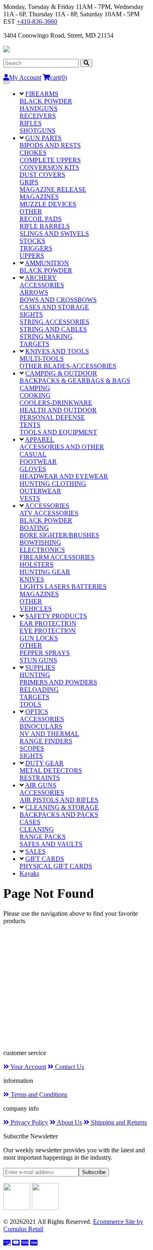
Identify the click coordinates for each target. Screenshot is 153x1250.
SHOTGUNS (37, 130)
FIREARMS (41, 93)
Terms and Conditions (38, 1094)
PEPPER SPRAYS (45, 652)
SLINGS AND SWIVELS (54, 233)
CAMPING (35, 388)
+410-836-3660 (37, 21)
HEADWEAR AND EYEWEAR (64, 476)
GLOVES (33, 468)
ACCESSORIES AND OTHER (62, 446)
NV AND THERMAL (49, 733)
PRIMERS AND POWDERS (58, 682)
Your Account (27, 1066)
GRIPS (29, 182)
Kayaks (29, 873)
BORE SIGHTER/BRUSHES (59, 535)
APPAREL (39, 439)
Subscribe (94, 1172)
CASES (30, 821)
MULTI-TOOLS (42, 358)
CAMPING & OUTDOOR (61, 373)
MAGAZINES (39, 196)
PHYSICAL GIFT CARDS (56, 866)
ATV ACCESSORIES (49, 513)
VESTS (30, 498)
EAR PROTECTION (48, 623)
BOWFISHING (40, 542)
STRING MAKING (46, 336)
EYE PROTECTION (48, 630)
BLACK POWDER (46, 101)
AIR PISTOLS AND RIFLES (59, 799)
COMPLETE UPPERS (50, 160)
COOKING (35, 395)
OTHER (31, 211)
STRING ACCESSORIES (54, 321)
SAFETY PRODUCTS (56, 616)
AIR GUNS (40, 785)
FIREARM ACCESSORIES (57, 557)
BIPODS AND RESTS (50, 145)
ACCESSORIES (42, 285)
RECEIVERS (38, 115)
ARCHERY (41, 277)
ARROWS (34, 292)
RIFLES (31, 123)
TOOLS (30, 704)
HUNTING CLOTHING (53, 483)
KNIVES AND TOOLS (57, 351)
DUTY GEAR (44, 763)
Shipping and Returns (118, 1122)
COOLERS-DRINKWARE (56, 402)
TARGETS (34, 343)
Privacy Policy (28, 1122)
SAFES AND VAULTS (51, 844)
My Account (25, 77)
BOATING (34, 527)
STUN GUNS (38, 660)
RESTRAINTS (40, 777)
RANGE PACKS (43, 836)
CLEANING (37, 829)
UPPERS (32, 255)
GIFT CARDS (44, 858)
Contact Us (68, 1066)
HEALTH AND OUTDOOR (58, 410)
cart (58, 77)
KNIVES (32, 579)
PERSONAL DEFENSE (52, 417)
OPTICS (36, 711)
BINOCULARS (41, 726)
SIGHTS (31, 314)
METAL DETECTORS (51, 770)
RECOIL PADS (41, 218)
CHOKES (33, 152)
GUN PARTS (43, 137)
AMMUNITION (47, 262)
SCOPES (32, 748)
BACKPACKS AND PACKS (59, 814)
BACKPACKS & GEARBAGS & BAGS (75, 380)
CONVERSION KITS (49, 167)
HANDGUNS (39, 108)
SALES (35, 851)
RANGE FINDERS (46, 741)
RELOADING (39, 689)
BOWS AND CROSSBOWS (58, 299)
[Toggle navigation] (6, 82)
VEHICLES (36, 608)
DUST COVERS (42, 174)
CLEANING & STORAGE (62, 807)
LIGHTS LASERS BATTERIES (63, 586)
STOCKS (32, 240)
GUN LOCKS (39, 638)
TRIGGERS (36, 248)
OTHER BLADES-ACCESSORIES (68, 365)
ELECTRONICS (42, 549)
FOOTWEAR (38, 461)
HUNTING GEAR (45, 571)
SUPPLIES (40, 667)
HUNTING (35, 674)
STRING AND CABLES (53, 329)
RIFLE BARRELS (45, 226)
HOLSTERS (36, 564)
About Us (68, 1122)
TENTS (30, 424)
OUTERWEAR (40, 490)
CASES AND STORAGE (54, 307)
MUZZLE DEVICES (48, 204)
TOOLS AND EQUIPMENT (58, 432)
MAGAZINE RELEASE (53, 189)
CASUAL (33, 454)
